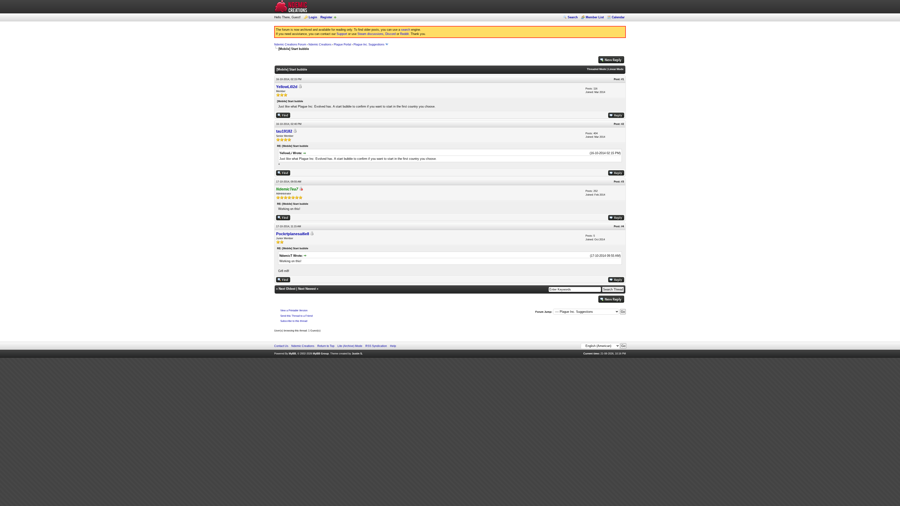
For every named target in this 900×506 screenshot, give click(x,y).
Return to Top (325, 346)
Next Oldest (287, 288)
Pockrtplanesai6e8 (292, 234)
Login (313, 17)
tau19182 (284, 131)
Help (393, 346)
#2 (622, 124)
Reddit (404, 34)
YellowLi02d (286, 87)
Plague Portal (342, 44)
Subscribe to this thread (293, 321)
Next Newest (307, 288)
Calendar (618, 17)
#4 (622, 226)
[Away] (301, 189)
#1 (622, 79)
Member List (595, 17)
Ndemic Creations (319, 44)
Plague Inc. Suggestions (368, 44)
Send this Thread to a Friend (296, 315)
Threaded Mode (596, 69)
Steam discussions (370, 34)
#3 (622, 181)
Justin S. (357, 353)
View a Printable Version (294, 310)
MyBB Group (321, 353)
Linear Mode (615, 69)
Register (326, 17)
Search (573, 17)
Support (342, 34)
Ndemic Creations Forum (290, 44)
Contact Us (281, 346)
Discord (390, 34)
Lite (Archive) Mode (350, 346)
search (405, 29)
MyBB (292, 353)
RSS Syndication (376, 346)
